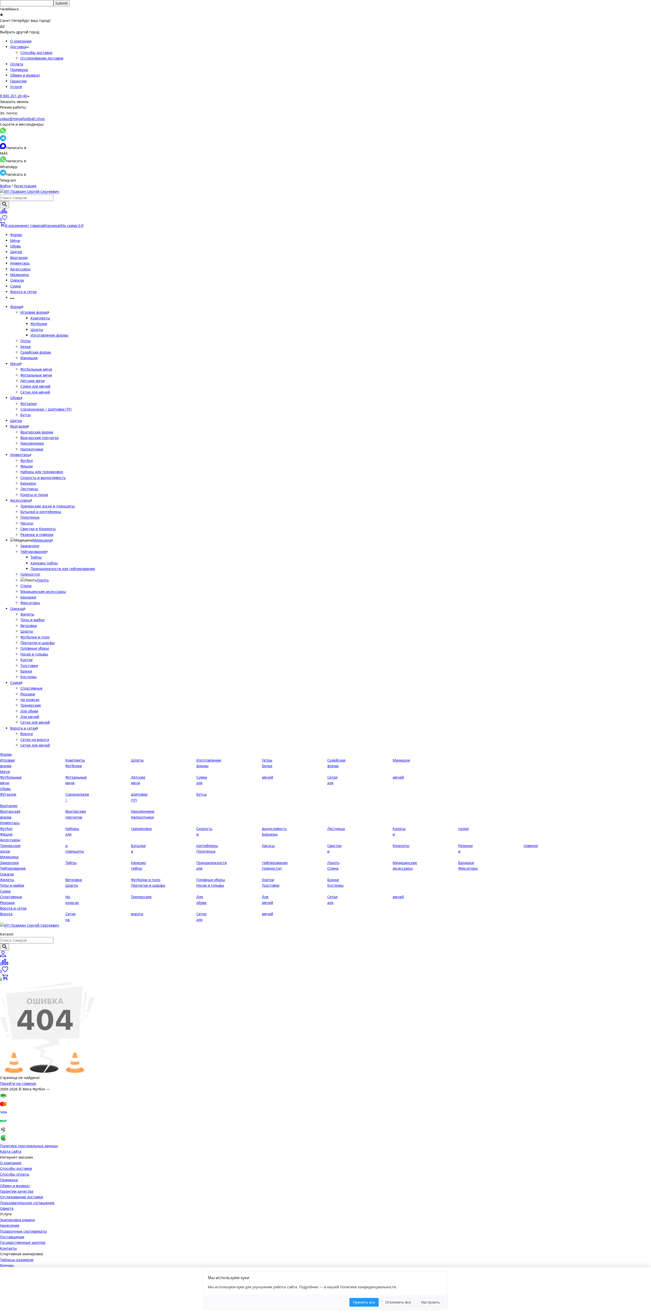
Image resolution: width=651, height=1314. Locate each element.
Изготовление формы (49, 335)
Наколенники (32, 443)
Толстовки (29, 665)
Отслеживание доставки (41, 58)
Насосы (26, 523)
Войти (5, 185)
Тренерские (30, 705)
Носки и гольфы (34, 654)
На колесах (29, 699)
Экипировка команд (17, 1219)
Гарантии (18, 81)
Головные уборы (34, 648)
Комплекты (40, 318)
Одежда (17, 280)
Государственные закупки (22, 1242)
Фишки (26, 466)
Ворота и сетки (23, 291)
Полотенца (29, 517)
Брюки (26, 671)
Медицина (19, 274)
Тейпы (36, 557)
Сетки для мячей (35, 392)
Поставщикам (12, 1236)
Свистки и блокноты (38, 528)
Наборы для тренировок (41, 471)
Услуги (16, 86)
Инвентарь (20, 263)
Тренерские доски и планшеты (47, 506)
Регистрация (25, 185)
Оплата (16, 64)
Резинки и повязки (36, 534)
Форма (16, 234)
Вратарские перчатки (39, 437)
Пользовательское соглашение (27, 1202)
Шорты (37, 329)
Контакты (8, 1248)
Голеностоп (30, 574)
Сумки (15, 286)
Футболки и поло (35, 637)
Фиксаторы (30, 602)
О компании (21, 41)
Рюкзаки (27, 694)
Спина (26, 585)
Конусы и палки (34, 494)
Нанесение (9, 1225)
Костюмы (28, 676)
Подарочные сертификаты (23, 1231)
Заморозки (29, 545)
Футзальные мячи (36, 375)
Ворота (26, 733)
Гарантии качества (16, 1191)
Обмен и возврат (25, 75)
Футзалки (28, 403)
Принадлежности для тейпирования (63, 568)
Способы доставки (36, 52)
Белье (25, 346)
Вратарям (18, 257)
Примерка (19, 69)
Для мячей (29, 716)
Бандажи (28, 597)
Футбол (26, 460)
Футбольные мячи (36, 369)
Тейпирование (33, 551)
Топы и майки (32, 619)
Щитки (16, 251)
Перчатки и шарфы (37, 642)
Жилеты (27, 614)
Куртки (26, 659)
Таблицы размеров (16, 1259)
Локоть (43, 580)
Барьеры (28, 483)
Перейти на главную (18, 1083)
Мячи (15, 240)
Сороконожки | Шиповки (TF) (45, 409)
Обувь (15, 246)
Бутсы (25, 414)
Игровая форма (34, 312)
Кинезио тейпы (44, 563)
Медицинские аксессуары (43, 591)
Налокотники (31, 449)
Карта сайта (10, 1151)
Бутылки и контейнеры (40, 511)
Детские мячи (32, 380)
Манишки (29, 357)
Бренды (7, 1265)
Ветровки (28, 625)
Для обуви (29, 711)
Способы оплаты (14, 1174)
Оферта (6, 1208)
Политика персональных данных (29, 1145)
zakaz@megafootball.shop (22, 118)
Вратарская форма (36, 432)
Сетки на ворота (34, 739)
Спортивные (31, 688)
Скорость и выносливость (43, 477)
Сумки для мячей (35, 386)
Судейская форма (35, 352)
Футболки (39, 323)
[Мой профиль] (3, 955)
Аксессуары (20, 269)
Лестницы (29, 488)
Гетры (25, 340)
